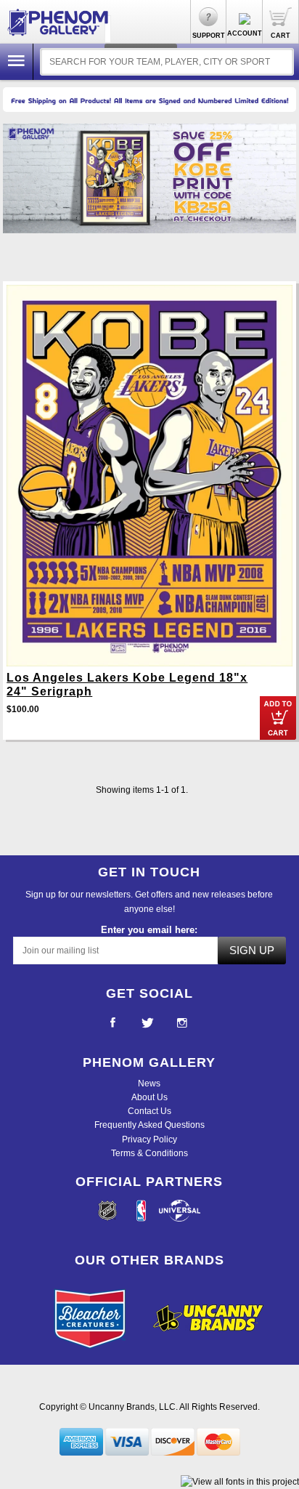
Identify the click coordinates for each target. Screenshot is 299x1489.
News (149, 1083)
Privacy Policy (149, 1139)
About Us (149, 1097)
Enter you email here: (149, 929)
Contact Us (149, 1111)
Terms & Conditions (149, 1153)
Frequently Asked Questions (149, 1125)
